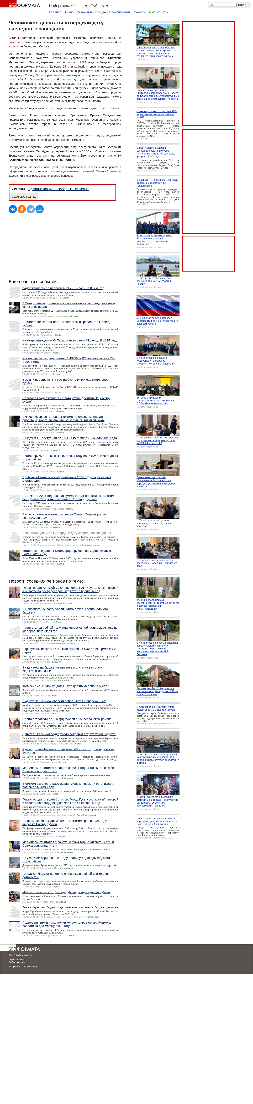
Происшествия (119, 12)
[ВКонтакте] (13, 209)
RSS (35, 966)
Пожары (140, 12)
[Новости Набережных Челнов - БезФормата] (20, 4)
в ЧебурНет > (158, 12)
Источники (84, 12)
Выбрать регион (17, 962)
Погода (100, 12)
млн (70, 66)
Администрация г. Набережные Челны (58, 189)
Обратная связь (17, 959)
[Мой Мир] (39, 209)
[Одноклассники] (22, 209)
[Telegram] (31, 209)
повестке (14, 42)
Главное (55, 12)
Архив (69, 12)
